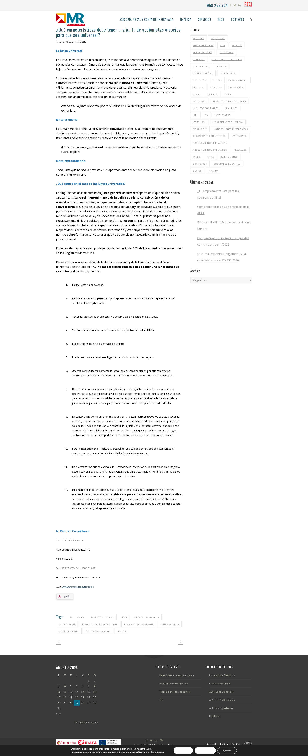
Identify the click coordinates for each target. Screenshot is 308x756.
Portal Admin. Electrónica (222, 675)
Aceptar (183, 750)
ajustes (159, 752)
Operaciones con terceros (209, 136)
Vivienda (213, 171)
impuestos (199, 101)
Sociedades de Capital (97, 631)
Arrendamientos (202, 52)
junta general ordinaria (138, 624)
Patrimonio (239, 136)
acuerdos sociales (102, 617)
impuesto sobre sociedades (229, 101)
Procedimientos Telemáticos (210, 143)
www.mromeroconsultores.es (78, 586)
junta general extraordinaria (99, 624)
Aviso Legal (210, 744)
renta (210, 157)
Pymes (196, 157)
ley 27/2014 (199, 122)
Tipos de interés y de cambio (175, 691)
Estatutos (216, 87)
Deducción (199, 80)
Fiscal (196, 94)
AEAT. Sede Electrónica (221, 691)
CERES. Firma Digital (219, 683)
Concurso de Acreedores (227, 59)
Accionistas (77, 617)
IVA (206, 115)
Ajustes (227, 750)
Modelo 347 (200, 129)
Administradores (203, 45)
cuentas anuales (203, 73)
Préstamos (240, 150)
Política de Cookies (229, 744)
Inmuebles (231, 108)
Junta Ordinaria (169, 624)
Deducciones (227, 73)
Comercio (199, 59)
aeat (222, 45)
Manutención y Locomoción (173, 683)
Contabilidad (201, 66)
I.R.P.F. (228, 94)
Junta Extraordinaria (146, 617)
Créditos (220, 66)
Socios (121, 631)
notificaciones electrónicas (231, 129)
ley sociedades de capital (227, 122)
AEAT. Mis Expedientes (221, 708)
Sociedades (200, 164)
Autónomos (226, 52)
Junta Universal (68, 631)
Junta (124, 617)
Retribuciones (229, 157)
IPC (161, 700)
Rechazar (205, 750)
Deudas (217, 80)
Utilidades (214, 716)
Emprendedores (238, 80)
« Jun (58, 713)
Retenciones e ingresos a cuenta (176, 675)
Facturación (236, 87)
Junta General (67, 624)
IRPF (195, 115)
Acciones (198, 38)
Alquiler (237, 45)
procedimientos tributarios (210, 150)
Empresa (198, 87)
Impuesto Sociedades (206, 108)
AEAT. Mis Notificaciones (222, 700)
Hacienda (212, 94)
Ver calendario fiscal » (86, 722)
